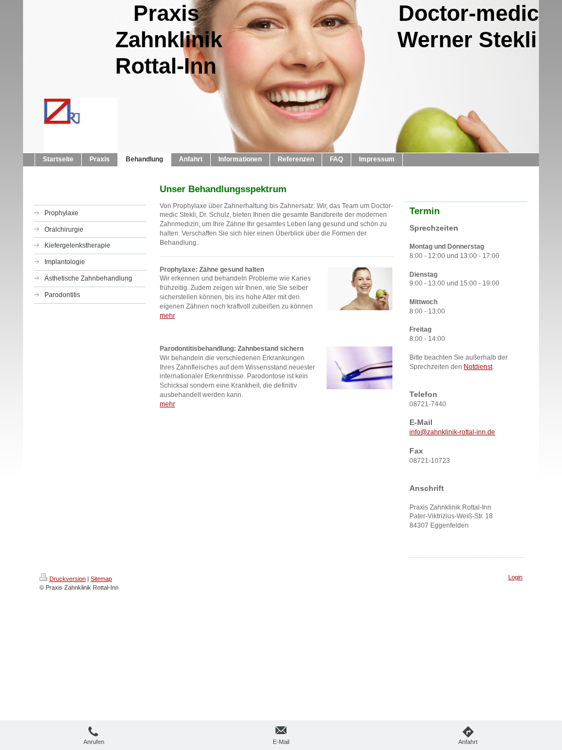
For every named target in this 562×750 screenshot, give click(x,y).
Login (515, 577)
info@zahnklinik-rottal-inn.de (452, 432)
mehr (167, 316)
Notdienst (478, 367)
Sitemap (101, 578)
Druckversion (67, 578)
